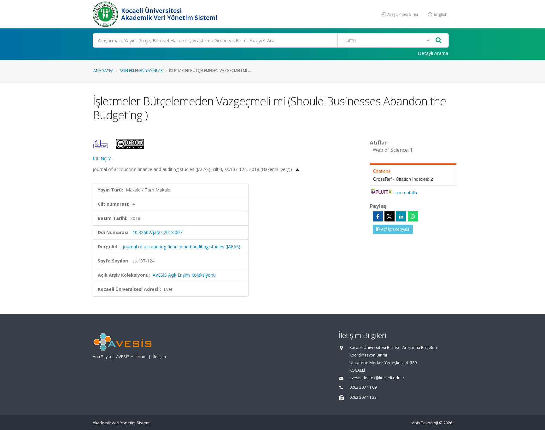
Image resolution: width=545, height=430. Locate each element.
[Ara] (438, 40)
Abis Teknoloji (425, 423)
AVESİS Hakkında (132, 356)
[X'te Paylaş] (389, 216)
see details (406, 192)
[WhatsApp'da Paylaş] (413, 216)
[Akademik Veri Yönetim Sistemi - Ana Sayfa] (106, 14)
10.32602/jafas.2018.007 (157, 232)
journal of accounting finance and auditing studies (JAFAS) (181, 247)
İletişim (159, 356)
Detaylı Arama (433, 53)
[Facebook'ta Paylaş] (378, 216)
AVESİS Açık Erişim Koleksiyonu (184, 275)
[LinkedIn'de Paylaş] (401, 216)
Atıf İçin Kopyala (394, 229)
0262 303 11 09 (363, 387)
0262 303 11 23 (363, 397)
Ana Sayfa (103, 70)
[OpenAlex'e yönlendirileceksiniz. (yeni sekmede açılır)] (297, 169)
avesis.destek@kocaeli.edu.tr (376, 377)
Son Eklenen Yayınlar (141, 70)
